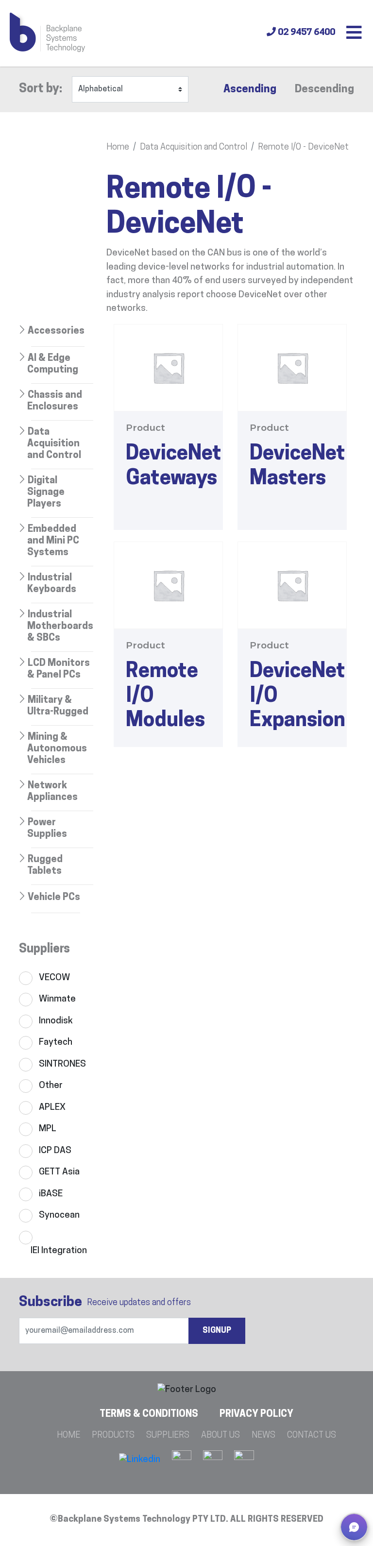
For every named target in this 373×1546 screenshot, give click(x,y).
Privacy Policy (256, 1414)
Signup (217, 1331)
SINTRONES (62, 1064)
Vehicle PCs (54, 897)
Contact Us (311, 1435)
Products (113, 1435)
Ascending (249, 89)
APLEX (52, 1107)
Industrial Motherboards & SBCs (60, 626)
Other (51, 1085)
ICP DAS (55, 1150)
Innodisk (56, 1021)
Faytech (55, 1042)
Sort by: (40, 89)
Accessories (56, 331)
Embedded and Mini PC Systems (53, 541)
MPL (47, 1129)
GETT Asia (59, 1172)
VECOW (54, 978)
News (263, 1435)
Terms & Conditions (149, 1414)
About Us (220, 1435)
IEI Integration (59, 1251)
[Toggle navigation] (354, 33)
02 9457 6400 (305, 32)
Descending (324, 89)
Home (117, 147)
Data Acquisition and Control (193, 147)
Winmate (57, 999)
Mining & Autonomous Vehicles (57, 748)
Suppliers (167, 1435)
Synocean (59, 1215)
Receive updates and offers (105, 1302)
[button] (354, 1527)
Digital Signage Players (46, 492)
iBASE (51, 1194)
